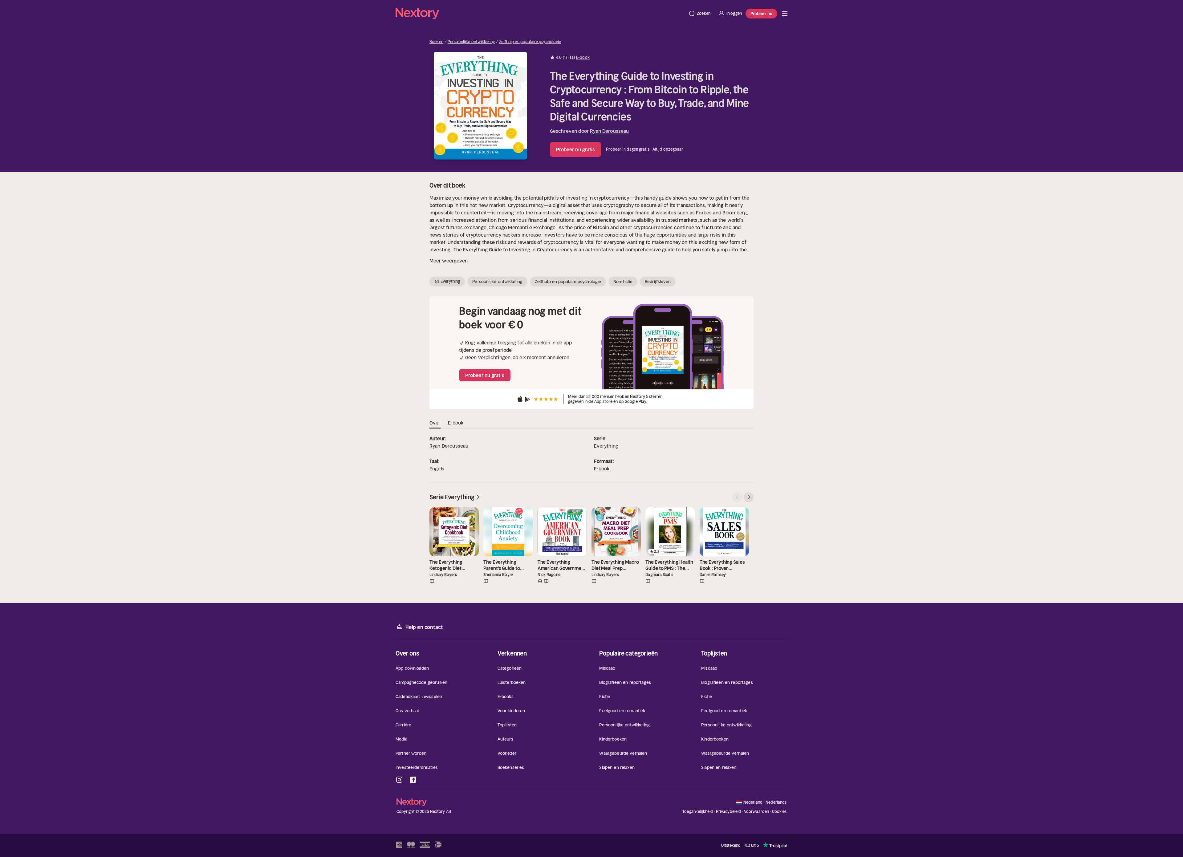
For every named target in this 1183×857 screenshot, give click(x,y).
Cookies (779, 811)
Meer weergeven (448, 261)
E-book (602, 468)
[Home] (540, 13)
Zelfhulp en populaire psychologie (530, 41)
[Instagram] (399, 779)
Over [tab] (435, 423)
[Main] (784, 13)
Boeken (436, 41)
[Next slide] (749, 497)
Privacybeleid (728, 811)
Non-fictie (622, 281)
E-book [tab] (456, 423)
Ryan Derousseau (609, 131)
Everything (606, 446)
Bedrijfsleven (658, 281)
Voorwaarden (756, 811)
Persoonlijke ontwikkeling (471, 41)
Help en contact (424, 627)
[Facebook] (413, 779)
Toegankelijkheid (697, 811)
